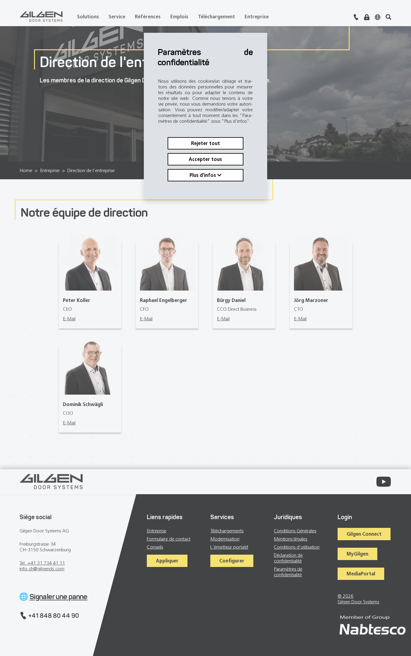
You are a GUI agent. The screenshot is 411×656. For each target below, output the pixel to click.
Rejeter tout (205, 143)
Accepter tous (205, 159)
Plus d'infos (203, 175)
